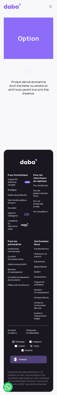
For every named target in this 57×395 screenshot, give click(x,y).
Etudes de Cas (40, 277)
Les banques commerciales (14, 250)
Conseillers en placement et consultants (18, 278)
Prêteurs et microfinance (18, 285)
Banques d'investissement (15, 270)
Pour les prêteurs (40, 211)
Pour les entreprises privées (38, 204)
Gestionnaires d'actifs (17, 264)
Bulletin (37, 271)
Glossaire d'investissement (41, 291)
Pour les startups (40, 185)
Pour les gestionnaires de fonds (40, 193)
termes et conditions (12, 331)
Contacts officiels (41, 297)
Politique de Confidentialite (32, 331)
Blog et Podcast (40, 266)
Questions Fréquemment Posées (40, 316)
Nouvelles (12, 208)
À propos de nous (41, 248)
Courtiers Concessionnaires (15, 258)
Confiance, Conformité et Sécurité (40, 305)
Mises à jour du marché (40, 255)
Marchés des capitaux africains (17, 201)
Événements (39, 261)
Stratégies (12, 190)
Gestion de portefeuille (17, 195)
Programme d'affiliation (39, 283)
